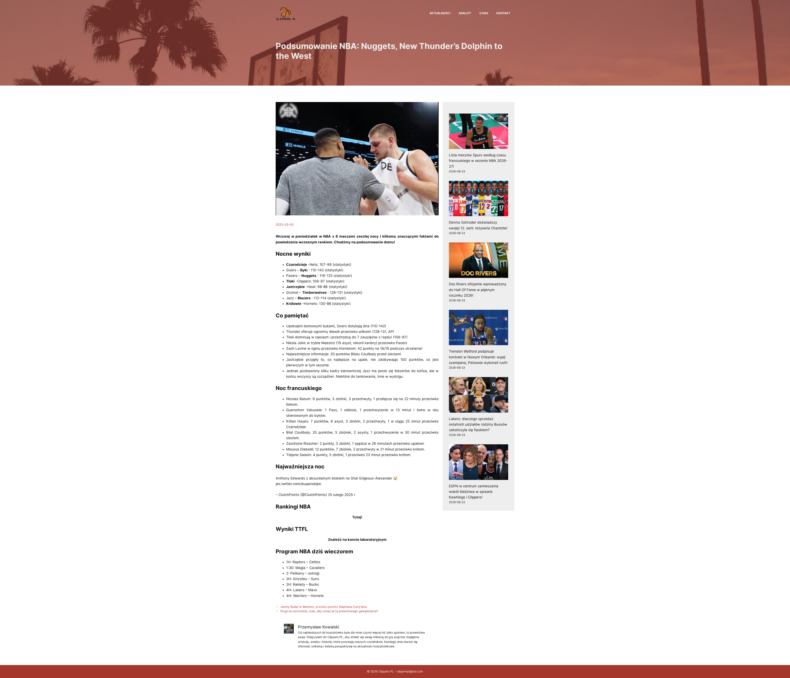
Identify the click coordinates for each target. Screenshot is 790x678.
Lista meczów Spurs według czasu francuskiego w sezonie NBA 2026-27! (478, 160)
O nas (483, 13)
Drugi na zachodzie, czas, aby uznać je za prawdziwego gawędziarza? (329, 611)
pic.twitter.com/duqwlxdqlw (298, 484)
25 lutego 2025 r (341, 495)
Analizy (465, 13)
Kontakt (503, 13)
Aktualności (439, 13)
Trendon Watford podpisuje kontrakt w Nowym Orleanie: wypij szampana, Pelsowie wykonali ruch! (478, 357)
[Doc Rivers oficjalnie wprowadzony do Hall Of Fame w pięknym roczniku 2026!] (478, 275)
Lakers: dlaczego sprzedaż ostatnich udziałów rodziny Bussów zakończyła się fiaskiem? (478, 424)
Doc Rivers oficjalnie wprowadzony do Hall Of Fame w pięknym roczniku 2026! (477, 289)
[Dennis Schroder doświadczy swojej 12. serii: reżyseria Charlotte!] (478, 213)
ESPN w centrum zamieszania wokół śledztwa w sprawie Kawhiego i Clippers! (473, 491)
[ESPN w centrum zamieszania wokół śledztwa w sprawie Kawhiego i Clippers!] (478, 477)
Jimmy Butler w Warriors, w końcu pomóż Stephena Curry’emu (323, 606)
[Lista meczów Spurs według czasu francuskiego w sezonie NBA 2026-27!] (478, 146)
